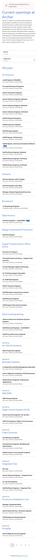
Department (7, 58)
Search (6, 52)
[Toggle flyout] (34, 60)
